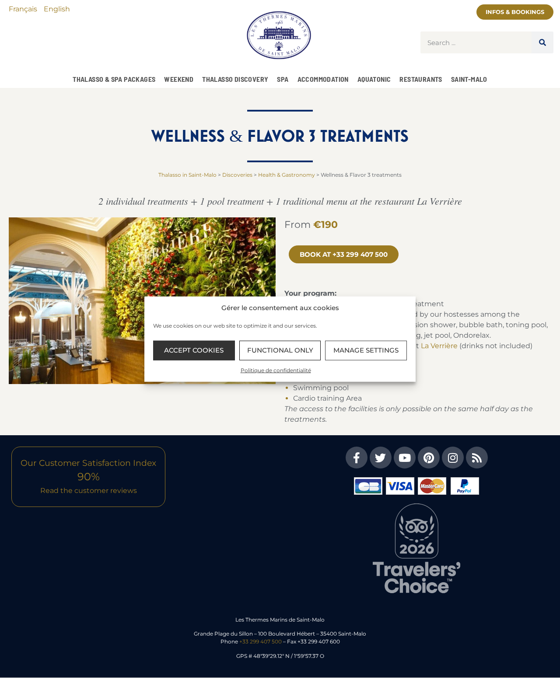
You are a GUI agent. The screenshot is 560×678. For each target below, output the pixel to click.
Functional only (280, 350)
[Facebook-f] (357, 457)
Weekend (178, 79)
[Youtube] (405, 457)
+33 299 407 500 (260, 641)
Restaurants (420, 79)
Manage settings (366, 350)
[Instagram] (453, 457)
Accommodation (323, 79)
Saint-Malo (469, 79)
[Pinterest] (429, 457)
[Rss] (477, 457)
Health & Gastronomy (286, 174)
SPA (282, 79)
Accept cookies (194, 350)
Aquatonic (374, 79)
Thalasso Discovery (235, 79)
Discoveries (237, 174)
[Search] (542, 42)
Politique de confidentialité (276, 370)
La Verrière (439, 346)
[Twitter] (381, 457)
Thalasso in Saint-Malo (187, 174)
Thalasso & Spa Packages (114, 79)
